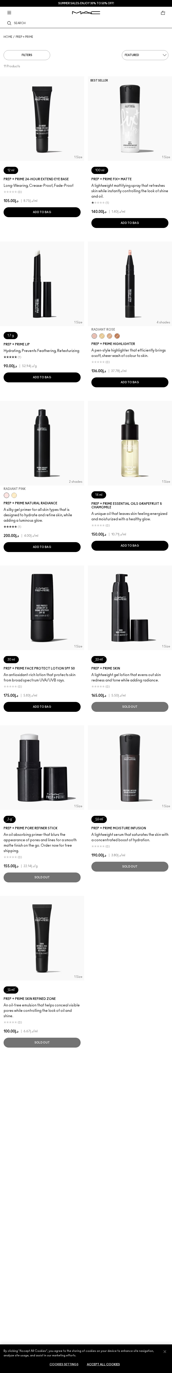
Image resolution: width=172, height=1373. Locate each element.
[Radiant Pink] (6, 495)
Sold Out (130, 707)
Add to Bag (42, 212)
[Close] (165, 1352)
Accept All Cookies (103, 1364)
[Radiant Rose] (94, 336)
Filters (27, 55)
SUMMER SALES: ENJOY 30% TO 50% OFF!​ (86, 3)
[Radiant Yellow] (14, 495)
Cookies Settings (63, 1364)
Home (8, 37)
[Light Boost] (102, 336)
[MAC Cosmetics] (86, 12)
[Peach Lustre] (117, 336)
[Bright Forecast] (109, 336)
